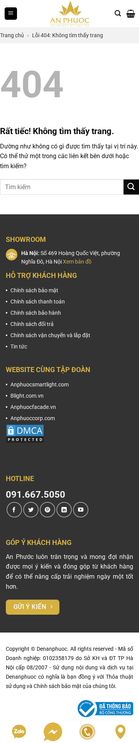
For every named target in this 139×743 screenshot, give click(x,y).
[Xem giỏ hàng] (130, 13)
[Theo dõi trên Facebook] (14, 509)
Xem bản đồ (77, 262)
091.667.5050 (35, 494)
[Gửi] (131, 187)
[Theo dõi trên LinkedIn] (64, 509)
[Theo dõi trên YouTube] (80, 509)
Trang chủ (12, 35)
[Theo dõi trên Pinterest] (47, 509)
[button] (11, 13)
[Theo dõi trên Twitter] (31, 509)
